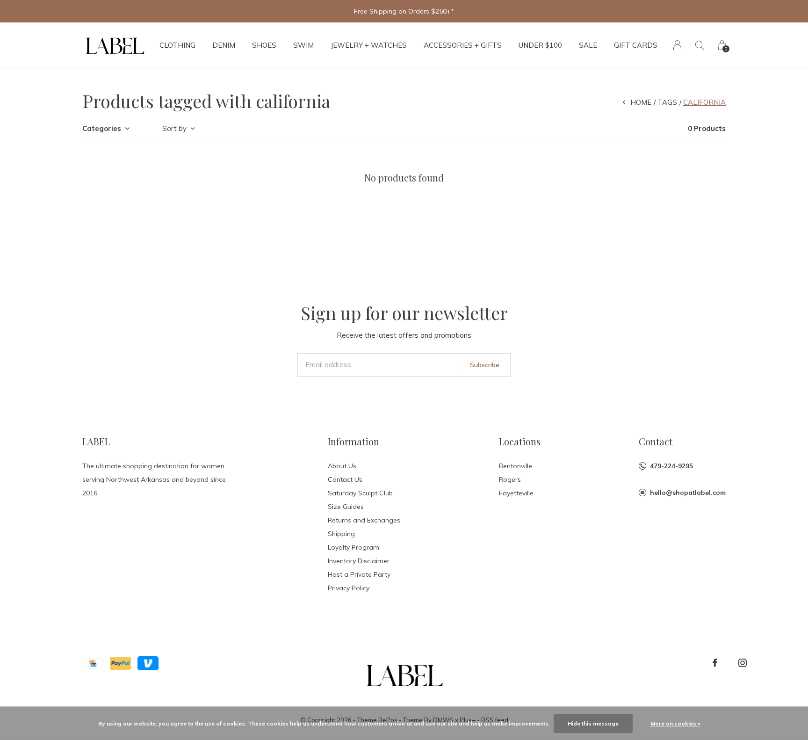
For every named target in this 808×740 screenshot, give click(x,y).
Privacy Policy (348, 588)
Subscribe (484, 365)
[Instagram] (742, 663)
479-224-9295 (671, 466)
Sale (588, 45)
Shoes (264, 45)
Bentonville (515, 466)
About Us (342, 466)
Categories (101, 128)
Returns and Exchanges (364, 520)
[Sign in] (677, 45)
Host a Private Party (359, 574)
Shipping (341, 534)
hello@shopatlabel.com (688, 492)
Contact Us (345, 479)
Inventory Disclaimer (359, 561)
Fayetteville (516, 493)
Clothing (177, 45)
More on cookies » (675, 723)
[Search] (699, 45)
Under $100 (540, 45)
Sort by (174, 128)
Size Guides (346, 506)
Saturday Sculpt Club (360, 493)
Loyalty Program (353, 547)
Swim (303, 45)
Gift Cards (635, 45)
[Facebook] (715, 663)
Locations (520, 441)
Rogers (510, 479)
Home (640, 102)
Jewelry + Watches (369, 45)
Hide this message (593, 723)
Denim (223, 45)
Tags (667, 102)
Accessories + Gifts (463, 45)
